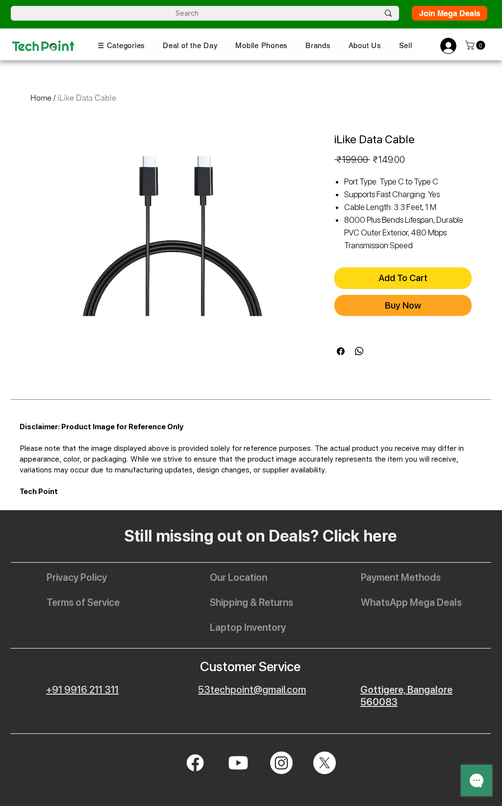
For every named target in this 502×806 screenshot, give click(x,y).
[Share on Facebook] (341, 351)
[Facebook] (195, 763)
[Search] (388, 13)
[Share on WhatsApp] (359, 351)
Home (40, 98)
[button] (121, 45)
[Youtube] (238, 763)
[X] (324, 763)
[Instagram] (281, 763)
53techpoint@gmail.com (252, 690)
